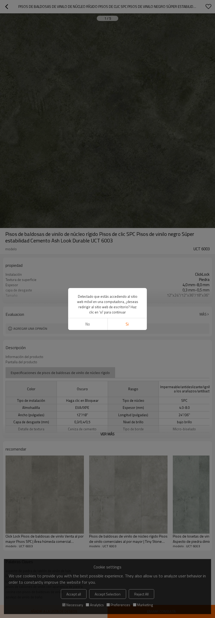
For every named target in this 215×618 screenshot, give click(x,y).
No (87, 324)
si (127, 324)
